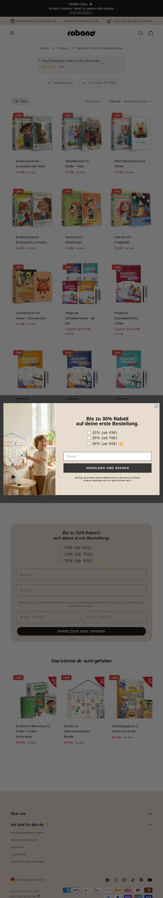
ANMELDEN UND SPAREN (107, 468)
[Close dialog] (156, 406)
